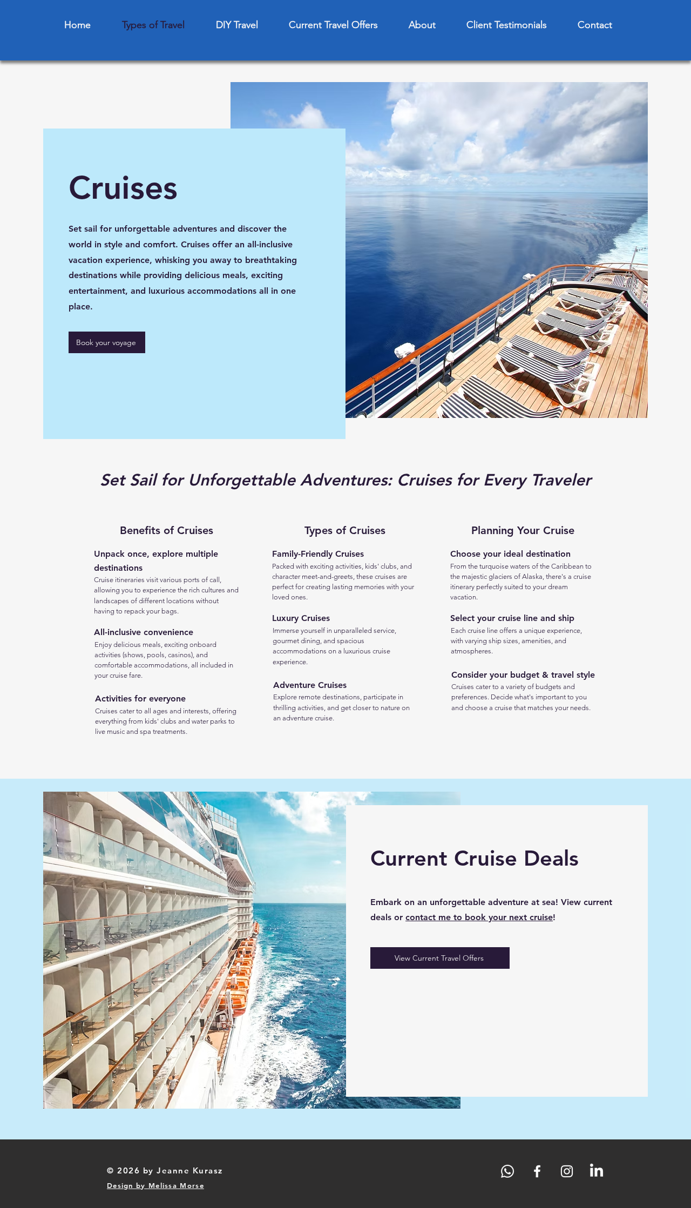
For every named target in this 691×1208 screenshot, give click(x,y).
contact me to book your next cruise (479, 917)
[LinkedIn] (596, 1171)
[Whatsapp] (507, 1171)
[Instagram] (567, 1171)
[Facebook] (537, 1171)
